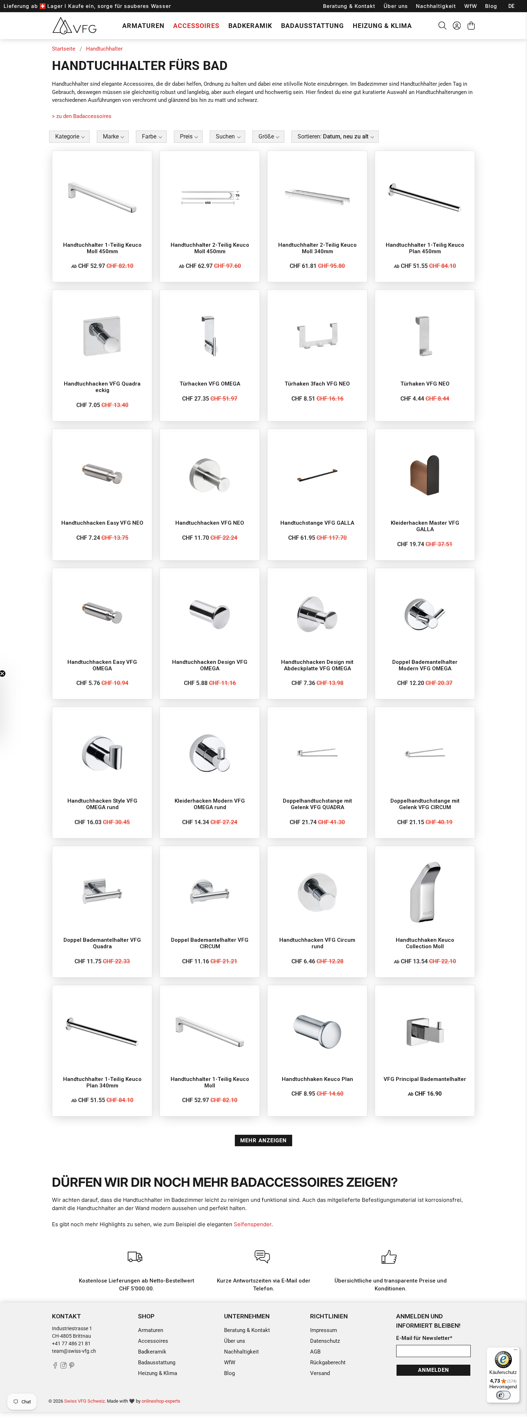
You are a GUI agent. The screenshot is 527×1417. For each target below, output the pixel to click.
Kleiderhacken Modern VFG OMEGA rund (210, 804)
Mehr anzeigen (263, 1140)
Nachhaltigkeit (436, 6)
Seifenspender (252, 1224)
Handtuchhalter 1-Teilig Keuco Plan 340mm (102, 1082)
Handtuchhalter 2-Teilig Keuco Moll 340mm (317, 248)
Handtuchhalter (104, 49)
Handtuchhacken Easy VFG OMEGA (102, 665)
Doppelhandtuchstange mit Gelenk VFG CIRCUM (425, 804)
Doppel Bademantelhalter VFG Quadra (102, 943)
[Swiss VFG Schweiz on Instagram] (63, 1367)
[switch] (503, 1395)
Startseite (63, 49)
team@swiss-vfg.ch (74, 1351)
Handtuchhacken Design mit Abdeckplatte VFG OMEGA (317, 665)
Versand (320, 1373)
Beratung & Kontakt (349, 6)
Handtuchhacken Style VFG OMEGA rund (102, 804)
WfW (470, 6)
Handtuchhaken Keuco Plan (317, 1079)
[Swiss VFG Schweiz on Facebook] (55, 1367)
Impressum (323, 1330)
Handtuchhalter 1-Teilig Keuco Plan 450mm (425, 248)
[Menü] (515, 1351)
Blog (491, 6)
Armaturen (143, 25)
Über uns (396, 6)
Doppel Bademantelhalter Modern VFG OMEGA (424, 665)
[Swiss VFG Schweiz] (74, 25)
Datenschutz (325, 1341)
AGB (315, 1351)
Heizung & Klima (382, 25)
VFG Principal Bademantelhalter (425, 1079)
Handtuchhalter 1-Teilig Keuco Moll (210, 1082)
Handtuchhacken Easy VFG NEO (102, 523)
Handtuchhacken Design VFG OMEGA (209, 665)
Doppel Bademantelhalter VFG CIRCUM (209, 943)
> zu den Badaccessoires (81, 116)
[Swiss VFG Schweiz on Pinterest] (71, 1367)
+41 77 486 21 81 (71, 1343)
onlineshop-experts (161, 1401)
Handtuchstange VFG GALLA (317, 523)
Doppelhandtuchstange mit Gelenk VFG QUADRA (317, 804)
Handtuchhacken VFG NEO (209, 523)
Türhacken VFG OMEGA (210, 384)
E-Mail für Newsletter (424, 1338)
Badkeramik (250, 25)
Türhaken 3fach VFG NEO (317, 384)
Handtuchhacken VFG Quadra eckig (102, 387)
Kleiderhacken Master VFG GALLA (425, 526)
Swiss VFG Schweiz (84, 1401)
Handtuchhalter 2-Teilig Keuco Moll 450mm (210, 248)
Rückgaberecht (328, 1362)
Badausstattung (312, 25)
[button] (69, 137)
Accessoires (196, 25)
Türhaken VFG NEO (425, 384)
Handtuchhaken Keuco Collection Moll (425, 943)
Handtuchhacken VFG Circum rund (317, 943)
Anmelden (433, 1370)
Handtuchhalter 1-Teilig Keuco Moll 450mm (102, 248)
